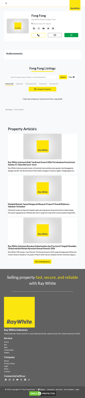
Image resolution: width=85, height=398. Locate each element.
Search (63, 77)
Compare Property (43, 89)
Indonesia (50, 389)
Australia (59, 389)
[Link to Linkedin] (25, 380)
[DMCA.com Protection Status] (42, 393)
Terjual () (43, 84)
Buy (5, 345)
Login (77, 389)
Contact (7, 371)
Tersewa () (53, 84)
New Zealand (69, 389)
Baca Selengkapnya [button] (42, 261)
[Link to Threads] (14, 380)
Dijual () (19, 84)
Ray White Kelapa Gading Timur (43, 19)
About (6, 361)
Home (6, 342)
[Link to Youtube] (17, 380)
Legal (6, 366)
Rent (6, 347)
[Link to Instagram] (10, 380)
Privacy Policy (9, 363)
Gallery (7, 352)
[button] (6, 3)
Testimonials (9, 350)
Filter (70, 77)
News (6, 369)
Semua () (9, 84)
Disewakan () (30, 84)
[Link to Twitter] (21, 380)
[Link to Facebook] (6, 380)
